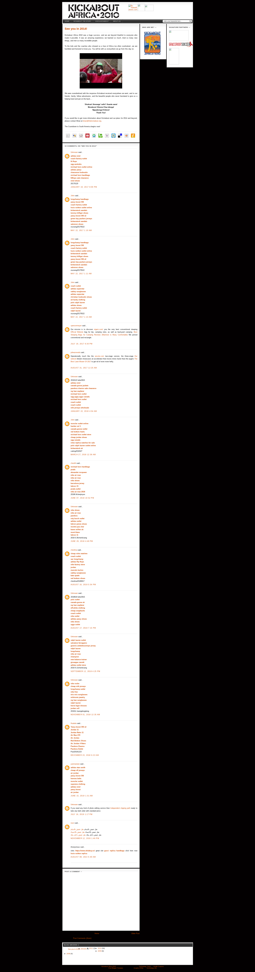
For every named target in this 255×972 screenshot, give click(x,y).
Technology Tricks (145, 966)
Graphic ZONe (138, 968)
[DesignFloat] (113, 136)
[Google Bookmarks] (74, 136)
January (84, 949)
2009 (100, 951)
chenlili (73, 463)
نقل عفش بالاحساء (78, 832)
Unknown (74, 152)
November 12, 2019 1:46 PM (85, 838)
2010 (100, 948)
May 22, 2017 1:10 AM (81, 230)
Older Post (135, 933)
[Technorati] (100, 136)
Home (67, 21)
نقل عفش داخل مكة (78, 835)
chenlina (74, 550)
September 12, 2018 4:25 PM (85, 671)
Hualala (73, 723)
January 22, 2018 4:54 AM (84, 411)
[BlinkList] (126, 136)
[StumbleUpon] (94, 136)
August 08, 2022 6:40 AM (83, 857)
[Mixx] (87, 136)
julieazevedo (75, 352)
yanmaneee (75, 764)
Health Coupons (158, 966)
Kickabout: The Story (82, 21)
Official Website (77, 332)
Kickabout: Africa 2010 (108, 966)
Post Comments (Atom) (82, 938)
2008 (69, 954)
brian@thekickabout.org (92, 121)
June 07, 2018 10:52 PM (82, 498)
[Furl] (133, 136)
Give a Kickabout (102, 21)
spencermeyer (76, 326)
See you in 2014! (76, 28)
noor (72, 823)
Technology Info (151, 968)
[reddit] (81, 136)
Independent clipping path (120, 808)
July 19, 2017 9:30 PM (82, 344)
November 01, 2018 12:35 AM (85, 715)
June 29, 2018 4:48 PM (82, 541)
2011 (91, 948)
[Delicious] (120, 136)
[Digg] (68, 136)
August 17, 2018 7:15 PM (83, 628)
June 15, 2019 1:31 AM (82, 796)
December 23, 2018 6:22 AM (85, 755)
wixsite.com (99, 356)
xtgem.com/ (98, 329)
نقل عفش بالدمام (77, 829)
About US (116, 21)
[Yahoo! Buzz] (107, 136)
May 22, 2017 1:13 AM (81, 317)
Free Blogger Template (115, 968)
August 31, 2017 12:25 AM (84, 368)
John (72, 196)
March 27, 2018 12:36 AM (83, 455)
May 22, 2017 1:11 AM (81, 274)
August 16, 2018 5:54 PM (83, 585)
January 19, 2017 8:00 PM (84, 187)
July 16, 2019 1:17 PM (82, 814)
